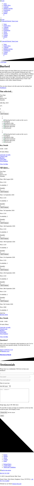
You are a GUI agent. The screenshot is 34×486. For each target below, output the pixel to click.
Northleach (3, 87)
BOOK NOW (4, 314)
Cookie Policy (7, 465)
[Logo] (2, 0)
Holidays (5, 29)
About (5, 32)
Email (5, 461)
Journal (5, 33)
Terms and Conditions (9, 467)
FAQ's (2, 349)
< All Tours (3, 62)
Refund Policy (7, 464)
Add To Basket (4, 114)
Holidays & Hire (8, 8)
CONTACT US (8, 349)
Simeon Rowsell (16, 484)
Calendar (5, 7)
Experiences (6, 10)
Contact (5, 11)
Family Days (7, 5)
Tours (5, 3)
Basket (5, 14)
